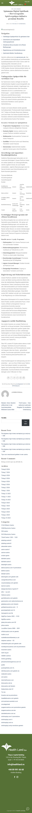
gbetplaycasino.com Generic (9, 604)
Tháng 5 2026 (5, 478)
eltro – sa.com (5, 592)
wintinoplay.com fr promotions (10, 716)
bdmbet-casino (5, 558)
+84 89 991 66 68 (16, 769)
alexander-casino (6, 546)
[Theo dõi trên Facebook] (15, 777)
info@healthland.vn (16, 764)
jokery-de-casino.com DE (8, 622)
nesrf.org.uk (4, 653)
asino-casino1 (5, 549)
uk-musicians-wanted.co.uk (9, 701)
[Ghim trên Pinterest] (20, 377)
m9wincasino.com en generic (10, 631)
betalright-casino (6, 564)
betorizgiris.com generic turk (9, 577)
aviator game (5, 555)
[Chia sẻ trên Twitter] (14, 377)
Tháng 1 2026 (5, 490)
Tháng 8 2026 (5, 469)
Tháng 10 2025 (5, 500)
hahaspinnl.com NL (7, 613)
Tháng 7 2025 (5, 506)
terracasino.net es (6, 683)
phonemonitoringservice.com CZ (11, 662)
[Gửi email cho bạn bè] (17, 377)
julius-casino (5, 625)
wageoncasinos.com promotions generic (13, 707)
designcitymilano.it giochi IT (9, 589)
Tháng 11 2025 (5, 496)
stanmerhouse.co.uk (7, 680)
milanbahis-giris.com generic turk (11, 643)
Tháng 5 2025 (5, 512)
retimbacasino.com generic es (10, 671)
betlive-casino (5, 571)
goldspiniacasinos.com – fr (9, 607)
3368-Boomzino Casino (8, 528)
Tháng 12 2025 (5, 493)
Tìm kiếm (3, 418)
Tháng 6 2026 (5, 475)
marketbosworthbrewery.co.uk (10, 637)
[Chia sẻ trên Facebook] (11, 377)
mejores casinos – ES (7, 640)
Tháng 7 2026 (5, 472)
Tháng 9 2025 (5, 503)
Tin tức (3, 692)
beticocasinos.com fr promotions (11, 568)
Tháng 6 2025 (5, 509)
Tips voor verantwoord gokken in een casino (14, 454)
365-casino (4, 531)
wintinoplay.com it (6, 719)
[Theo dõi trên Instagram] (17, 777)
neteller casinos (6, 656)
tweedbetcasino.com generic (9, 698)
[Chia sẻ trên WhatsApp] (8, 377)
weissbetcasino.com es (8, 713)
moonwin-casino (6, 650)
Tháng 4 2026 (5, 481)
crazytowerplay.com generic (9, 583)
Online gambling (6, 659)
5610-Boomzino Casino (8, 534)
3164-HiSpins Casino (7, 525)
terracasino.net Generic (8, 686)
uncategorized (16, 9)
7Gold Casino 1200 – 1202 (9, 537)
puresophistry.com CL (7, 668)
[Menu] (2, 3)
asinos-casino (5, 552)
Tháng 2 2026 (5, 487)
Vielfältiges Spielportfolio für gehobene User (16, 36)
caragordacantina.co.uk (8, 580)
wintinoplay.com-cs (7, 722)
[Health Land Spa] (16, 3)
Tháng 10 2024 (5, 518)
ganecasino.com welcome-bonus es (12, 601)
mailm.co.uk (5, 634)
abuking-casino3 (6, 540)
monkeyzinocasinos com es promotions (13, 646)
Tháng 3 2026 (5, 484)
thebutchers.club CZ (7, 689)
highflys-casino (5, 619)
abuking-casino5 (6, 543)
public (3, 665)
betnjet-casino (5, 574)
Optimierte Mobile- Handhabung (12, 53)
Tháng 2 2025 (5, 515)
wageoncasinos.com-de (8, 710)
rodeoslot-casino (6, 674)
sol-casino (4, 677)
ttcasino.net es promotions (9, 695)
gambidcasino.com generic (9, 598)
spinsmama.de (20, 57)
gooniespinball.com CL (8, 610)
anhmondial (22, 23)
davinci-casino (5, 586)
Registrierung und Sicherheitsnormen (14, 50)
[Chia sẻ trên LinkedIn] (23, 377)
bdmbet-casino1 (6, 561)
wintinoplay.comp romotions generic (12, 725)
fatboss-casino (5, 595)
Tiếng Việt (27, 1)
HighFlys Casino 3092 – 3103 (10, 616)
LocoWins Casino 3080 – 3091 (10, 628)
